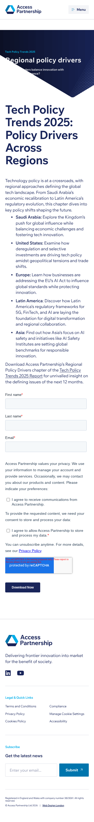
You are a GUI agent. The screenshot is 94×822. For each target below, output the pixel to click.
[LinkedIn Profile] (8, 673)
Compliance (57, 706)
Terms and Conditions (20, 706)
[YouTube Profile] (20, 673)
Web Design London (53, 805)
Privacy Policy (15, 714)
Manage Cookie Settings (66, 714)
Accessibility (58, 721)
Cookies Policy (15, 721)
